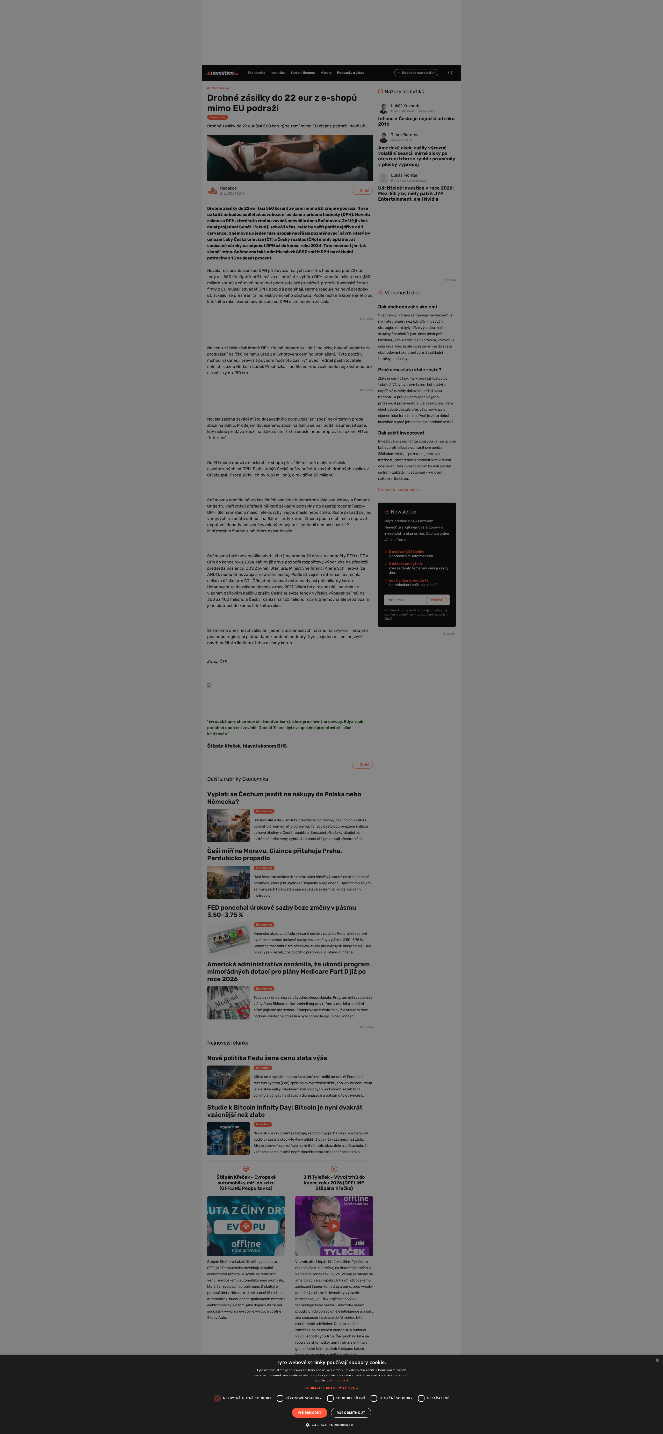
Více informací (337, 1380)
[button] (332, 1387)
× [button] (657, 1360)
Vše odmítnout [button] (351, 1412)
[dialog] (331, 1394)
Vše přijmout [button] (309, 1412)
